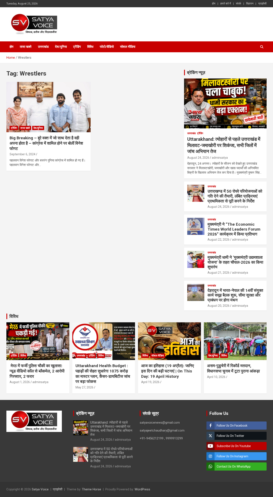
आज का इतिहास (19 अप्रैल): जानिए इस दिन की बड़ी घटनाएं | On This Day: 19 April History (167, 371)
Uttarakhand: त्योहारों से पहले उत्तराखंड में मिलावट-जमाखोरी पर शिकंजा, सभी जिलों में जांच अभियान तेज (223, 145)
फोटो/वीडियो (107, 47)
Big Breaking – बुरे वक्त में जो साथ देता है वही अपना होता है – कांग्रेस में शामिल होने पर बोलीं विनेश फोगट (46, 143)
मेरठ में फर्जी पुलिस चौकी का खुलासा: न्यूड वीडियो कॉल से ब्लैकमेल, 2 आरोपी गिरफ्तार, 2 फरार (37, 371)
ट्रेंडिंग (77, 47)
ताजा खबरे (26, 47)
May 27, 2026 (84, 387)
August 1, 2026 (20, 382)
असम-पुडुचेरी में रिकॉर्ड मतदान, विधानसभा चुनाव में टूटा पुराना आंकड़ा (233, 368)
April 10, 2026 (216, 377)
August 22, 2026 (218, 239)
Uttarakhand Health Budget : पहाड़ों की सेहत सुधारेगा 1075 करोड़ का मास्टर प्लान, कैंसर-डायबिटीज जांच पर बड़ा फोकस (103, 373)
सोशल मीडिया (127, 47)
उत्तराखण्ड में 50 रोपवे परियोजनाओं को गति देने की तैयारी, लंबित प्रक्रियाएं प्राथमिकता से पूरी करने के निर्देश (235, 196)
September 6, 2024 (22, 154)
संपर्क (238, 3)
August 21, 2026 (218, 272)
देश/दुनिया (61, 47)
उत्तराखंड (43, 47)
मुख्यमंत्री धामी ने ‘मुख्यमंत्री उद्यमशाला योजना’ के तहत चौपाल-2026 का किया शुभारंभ (235, 262)
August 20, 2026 (218, 305)
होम (213, 3)
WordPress (142, 489)
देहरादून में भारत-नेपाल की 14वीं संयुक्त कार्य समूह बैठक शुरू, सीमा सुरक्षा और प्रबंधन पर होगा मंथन (235, 295)
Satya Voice (40, 489)
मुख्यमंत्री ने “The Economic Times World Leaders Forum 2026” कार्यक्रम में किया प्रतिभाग (234, 229)
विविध (90, 47)
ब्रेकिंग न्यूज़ (196, 72)
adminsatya (220, 157)
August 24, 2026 (198, 157)
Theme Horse (91, 489)
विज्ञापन (249, 3)
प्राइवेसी (262, 3)
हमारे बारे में (225, 3)
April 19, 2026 (150, 382)
